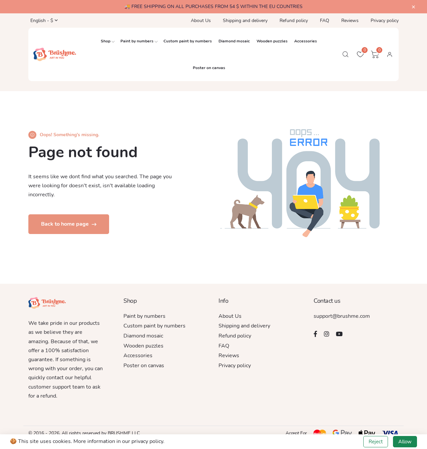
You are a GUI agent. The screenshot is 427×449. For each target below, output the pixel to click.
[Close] (413, 7)
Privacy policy (385, 20)
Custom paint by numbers (187, 41)
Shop (105, 41)
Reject (376, 441)
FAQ (324, 20)
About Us (201, 20)
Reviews (350, 20)
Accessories (305, 41)
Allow (405, 441)
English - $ (41, 20)
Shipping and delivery (245, 20)
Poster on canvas (209, 67)
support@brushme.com (342, 316)
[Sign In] (390, 54)
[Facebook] (315, 334)
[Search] (346, 54)
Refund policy (294, 20)
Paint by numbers (136, 41)
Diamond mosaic (234, 41)
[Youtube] (339, 334)
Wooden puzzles (272, 41)
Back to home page (65, 224)
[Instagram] (326, 334)
